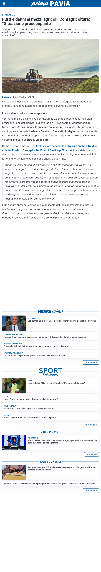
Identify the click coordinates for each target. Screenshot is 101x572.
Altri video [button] (92, 454)
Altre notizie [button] (91, 362)
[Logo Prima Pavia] (50, 4)
